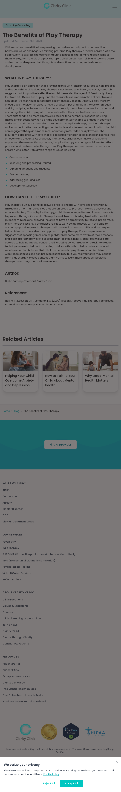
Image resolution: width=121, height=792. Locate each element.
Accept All (71, 783)
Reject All (49, 783)
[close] (116, 762)
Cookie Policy (51, 774)
